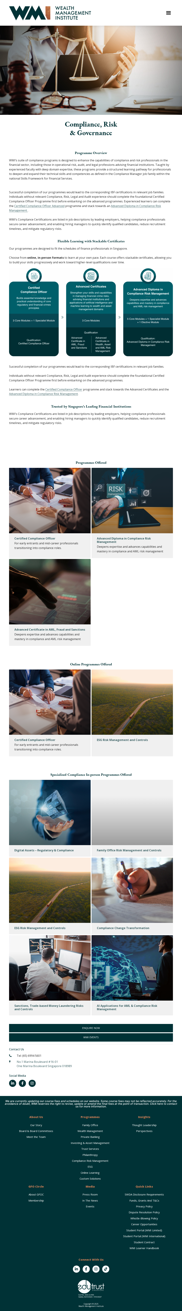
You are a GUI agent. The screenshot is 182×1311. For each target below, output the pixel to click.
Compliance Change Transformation (123, 928)
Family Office (90, 1125)
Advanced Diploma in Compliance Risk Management (43, 394)
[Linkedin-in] (12, 1083)
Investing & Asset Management (90, 1143)
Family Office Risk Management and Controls (129, 850)
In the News (90, 1200)
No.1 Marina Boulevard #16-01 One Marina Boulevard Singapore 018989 (44, 1064)
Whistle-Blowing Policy (144, 1218)
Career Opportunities (144, 1224)
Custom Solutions (90, 1178)
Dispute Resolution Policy (144, 1212)
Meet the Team (36, 1137)
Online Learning (90, 1172)
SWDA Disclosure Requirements (144, 1194)
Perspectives (144, 1131)
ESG (90, 1166)
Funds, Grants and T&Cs (144, 1200)
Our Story (36, 1125)
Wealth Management (90, 1131)
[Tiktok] (105, 1269)
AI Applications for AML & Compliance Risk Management (127, 1007)
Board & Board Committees (36, 1131)
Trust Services (90, 1149)
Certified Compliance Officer (63, 389)
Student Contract (144, 1242)
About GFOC (36, 1194)
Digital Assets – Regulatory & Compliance (44, 850)
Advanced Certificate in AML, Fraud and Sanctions (49, 630)
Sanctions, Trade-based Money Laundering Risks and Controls (48, 1007)
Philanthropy (90, 1155)
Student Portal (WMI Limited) (144, 1230)
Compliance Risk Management (90, 1160)
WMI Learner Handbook (144, 1248)
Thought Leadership (144, 1125)
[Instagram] (32, 1083)
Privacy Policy (144, 1206)
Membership (36, 1200)
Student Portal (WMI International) (144, 1236)
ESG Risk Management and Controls (122, 740)
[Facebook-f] (22, 1083)
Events (90, 1206)
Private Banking (90, 1137)
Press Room (90, 1194)
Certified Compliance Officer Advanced (39, 206)
